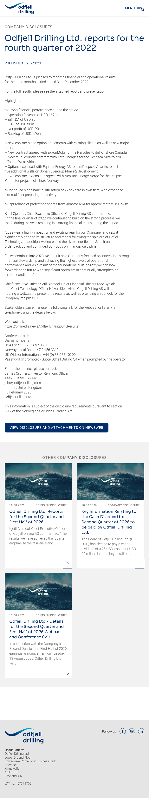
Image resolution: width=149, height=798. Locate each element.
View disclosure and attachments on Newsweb (56, 427)
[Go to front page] (19, 8)
